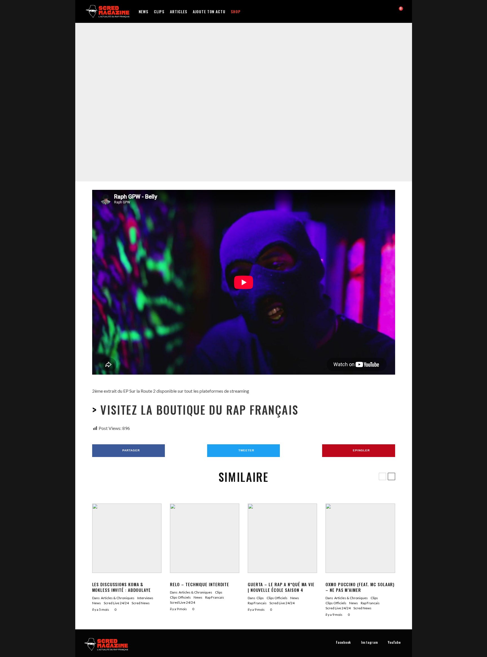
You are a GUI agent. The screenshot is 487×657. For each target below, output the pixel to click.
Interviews (145, 598)
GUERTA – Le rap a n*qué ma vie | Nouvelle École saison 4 (281, 587)
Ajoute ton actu (209, 11)
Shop (235, 11)
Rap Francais (246, 99)
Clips (159, 11)
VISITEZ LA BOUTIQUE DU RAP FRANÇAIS (197, 409)
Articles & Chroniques (117, 598)
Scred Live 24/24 (271, 99)
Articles (178, 11)
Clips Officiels (223, 99)
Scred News (141, 603)
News (143, 11)
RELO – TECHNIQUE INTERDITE (199, 584)
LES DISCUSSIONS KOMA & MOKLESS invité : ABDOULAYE (121, 587)
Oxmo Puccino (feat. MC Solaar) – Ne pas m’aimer (360, 587)
